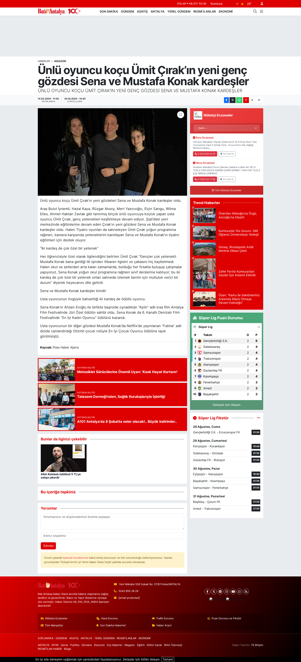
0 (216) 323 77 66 (206, 179)
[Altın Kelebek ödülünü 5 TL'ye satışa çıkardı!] (64, 458)
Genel (64, 645)
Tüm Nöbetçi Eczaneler (228, 190)
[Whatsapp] (239, 591)
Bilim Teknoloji (173, 645)
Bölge (67, 648)
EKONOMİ (226, 11)
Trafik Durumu (165, 618)
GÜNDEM (127, 11)
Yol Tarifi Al (228, 153)
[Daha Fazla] (246, 100)
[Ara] (255, 11)
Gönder (48, 546)
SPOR (55, 645)
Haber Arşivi (164, 625)
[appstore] (216, 599)
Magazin (60, 61)
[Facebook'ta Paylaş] (226, 100)
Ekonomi (99, 645)
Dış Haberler (114, 645)
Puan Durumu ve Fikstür (226, 618)
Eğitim (141, 645)
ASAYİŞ (142, 11)
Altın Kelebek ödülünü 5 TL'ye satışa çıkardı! (61, 475)
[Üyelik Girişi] (260, 3)
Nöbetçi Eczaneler (56, 618)
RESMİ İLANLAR (204, 11)
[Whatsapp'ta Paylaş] (239, 100)
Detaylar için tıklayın (227, 405)
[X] (214, 591)
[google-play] (235, 599)
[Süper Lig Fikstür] (258, 418)
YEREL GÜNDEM (178, 11)
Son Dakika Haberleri (113, 625)
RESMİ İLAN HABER (50, 648)
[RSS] (246, 591)
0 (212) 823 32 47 (206, 153)
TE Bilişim (257, 645)
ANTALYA (157, 11)
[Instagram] (227, 591)
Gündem (87, 645)
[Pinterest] (220, 591)
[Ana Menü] (261, 11)
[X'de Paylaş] (233, 100)
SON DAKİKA (109, 11)
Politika (74, 645)
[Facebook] (207, 591)
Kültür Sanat (154, 645)
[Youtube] (233, 591)
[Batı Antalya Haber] (59, 11)
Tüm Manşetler (54, 625)
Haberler (44, 61)
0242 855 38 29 (128, 591)
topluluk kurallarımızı (76, 557)
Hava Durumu (109, 618)
